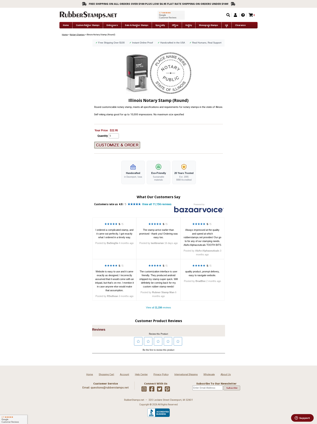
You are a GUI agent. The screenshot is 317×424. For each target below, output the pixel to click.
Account (124, 374)
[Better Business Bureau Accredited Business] (158, 416)
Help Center (141, 374)
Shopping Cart (106, 374)
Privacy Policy (161, 374)
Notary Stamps (77, 34)
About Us (226, 374)
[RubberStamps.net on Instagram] (144, 389)
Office (175, 25)
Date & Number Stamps (136, 25)
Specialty (160, 25)
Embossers (112, 25)
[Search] (228, 15)
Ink (226, 25)
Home (66, 25)
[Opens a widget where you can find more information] (302, 418)
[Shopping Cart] (251, 15)
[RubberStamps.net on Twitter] (159, 389)
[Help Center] (243, 15)
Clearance (240, 25)
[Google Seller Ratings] (171, 15)
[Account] (235, 15)
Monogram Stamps (208, 25)
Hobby (188, 25)
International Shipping (186, 374)
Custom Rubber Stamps (87, 25)
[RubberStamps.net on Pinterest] (167, 389)
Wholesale (209, 374)
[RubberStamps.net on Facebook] (151, 389)
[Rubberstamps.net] (88, 15)
